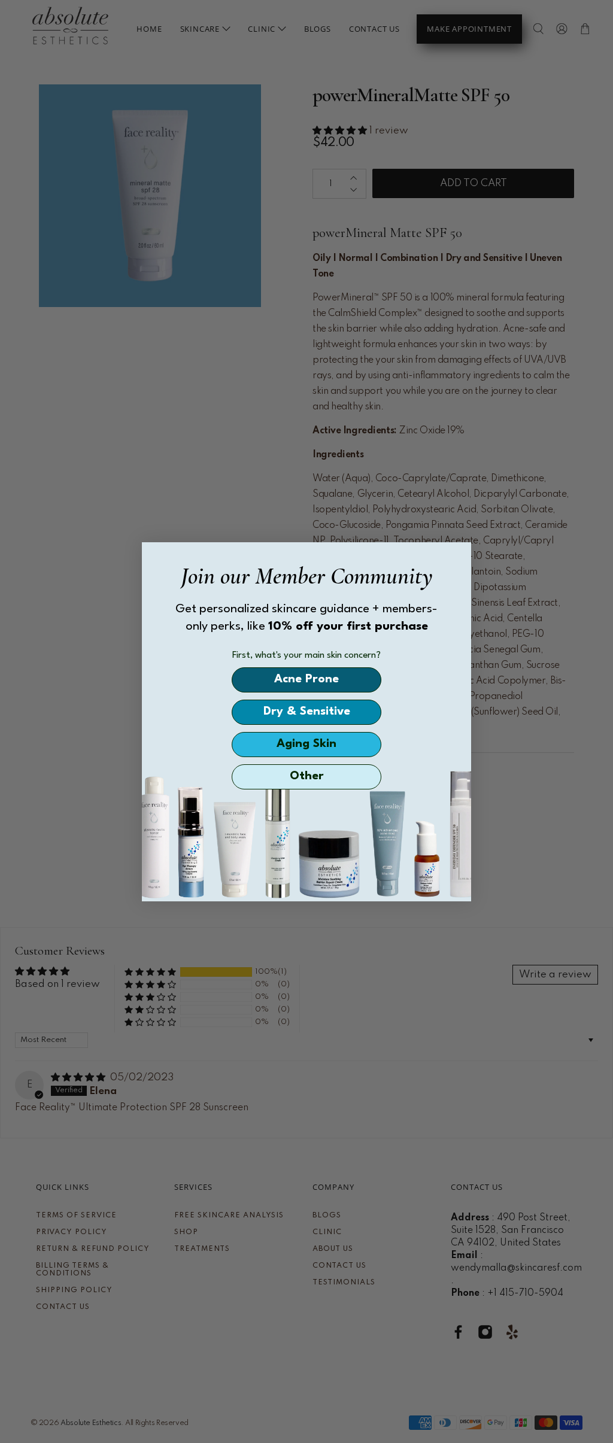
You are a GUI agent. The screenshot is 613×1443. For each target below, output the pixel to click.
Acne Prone (306, 679)
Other (307, 776)
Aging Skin (306, 744)
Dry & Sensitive (306, 712)
